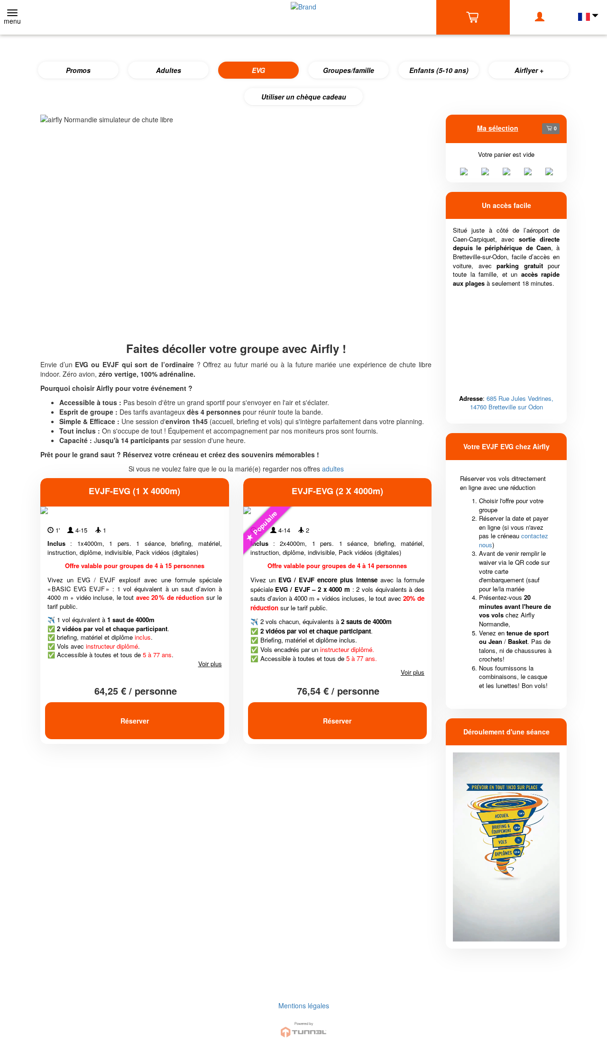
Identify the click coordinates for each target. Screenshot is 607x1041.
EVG (258, 70)
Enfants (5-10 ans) (439, 70)
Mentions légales (303, 1005)
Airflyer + (529, 70)
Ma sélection (497, 128)
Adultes (168, 70)
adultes (333, 468)
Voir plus (210, 664)
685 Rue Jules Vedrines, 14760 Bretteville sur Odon (512, 403)
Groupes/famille (348, 70)
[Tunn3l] (303, 1025)
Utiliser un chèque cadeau (303, 96)
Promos (78, 70)
